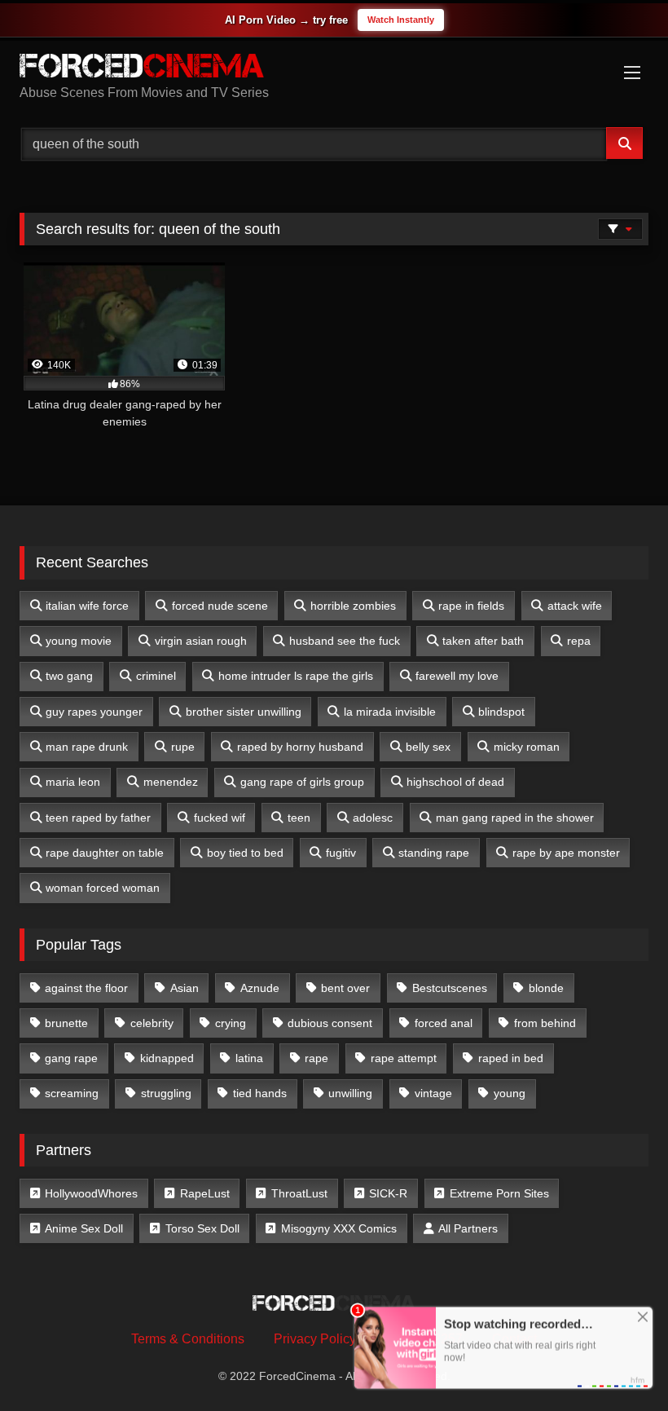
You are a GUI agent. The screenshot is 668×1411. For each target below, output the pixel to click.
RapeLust (205, 1193)
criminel (156, 675)
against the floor (86, 987)
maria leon (73, 781)
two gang (69, 675)
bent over (345, 987)
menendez (170, 781)
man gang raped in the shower (515, 817)
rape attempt (404, 1058)
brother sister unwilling (243, 711)
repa (579, 640)
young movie (79, 640)
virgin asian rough (201, 640)
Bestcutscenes (449, 987)
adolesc (373, 817)
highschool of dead (455, 781)
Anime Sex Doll (84, 1228)
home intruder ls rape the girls (295, 675)
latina (249, 1058)
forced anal (443, 1023)
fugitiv (341, 852)
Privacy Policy (315, 1339)
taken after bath (483, 640)
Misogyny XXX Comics (339, 1228)
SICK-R (388, 1193)
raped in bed (510, 1058)
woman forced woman (103, 887)
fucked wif (219, 817)
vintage (433, 1093)
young (509, 1093)
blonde (546, 987)
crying (230, 1023)
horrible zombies (353, 605)
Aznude (259, 987)
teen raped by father (98, 817)
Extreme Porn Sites (499, 1193)
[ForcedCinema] (334, 68)
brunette (66, 1023)
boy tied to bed (245, 852)
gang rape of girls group (302, 781)
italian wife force (87, 605)
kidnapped (167, 1058)
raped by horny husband (300, 746)
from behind (545, 1023)
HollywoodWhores (91, 1193)
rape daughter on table (105, 852)
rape (316, 1058)
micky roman (527, 746)
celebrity (152, 1023)
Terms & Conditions (187, 1339)
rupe (183, 746)
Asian (184, 987)
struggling (166, 1093)
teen (299, 817)
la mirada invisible (390, 711)
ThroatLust (299, 1193)
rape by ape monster (566, 852)
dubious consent (330, 1023)
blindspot (501, 711)
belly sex (428, 746)
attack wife (574, 605)
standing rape (433, 852)
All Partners (468, 1228)
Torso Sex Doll (202, 1228)
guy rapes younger (94, 711)
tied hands (260, 1093)
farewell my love (457, 675)
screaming (72, 1093)
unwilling (350, 1093)
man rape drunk (87, 746)
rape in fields (471, 605)
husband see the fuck (344, 640)
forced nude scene (220, 605)
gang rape (71, 1058)
